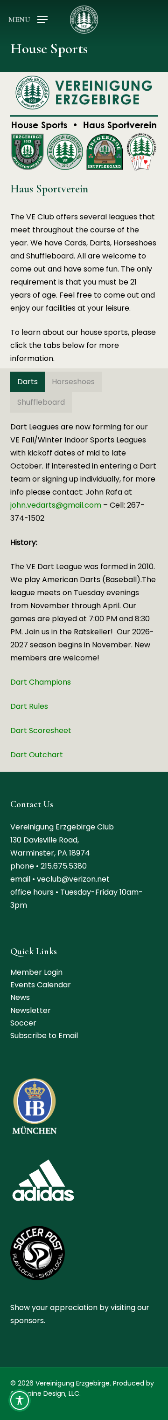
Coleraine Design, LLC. (45, 1393)
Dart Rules (29, 706)
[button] (28, 19)
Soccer (23, 1023)
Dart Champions (40, 682)
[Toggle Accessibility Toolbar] (19, 1400)
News (20, 997)
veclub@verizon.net (73, 879)
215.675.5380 (64, 866)
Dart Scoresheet (40, 730)
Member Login (36, 972)
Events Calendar (40, 984)
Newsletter (30, 1010)
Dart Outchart (36, 754)
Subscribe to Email (44, 1035)
